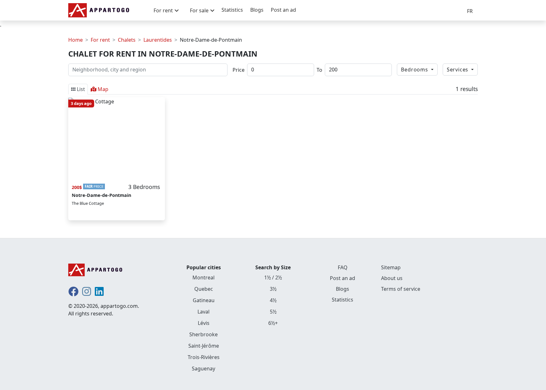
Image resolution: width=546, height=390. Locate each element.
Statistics (232, 9)
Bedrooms (415, 69)
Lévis (203, 323)
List (81, 89)
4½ (273, 300)
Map (103, 89)
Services (458, 69)
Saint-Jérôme (203, 345)
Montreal (203, 277)
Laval (203, 311)
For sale (199, 10)
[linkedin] (99, 293)
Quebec (203, 288)
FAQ (343, 267)
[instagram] (86, 293)
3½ (273, 288)
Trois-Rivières (204, 357)
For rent (163, 10)
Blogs (257, 9)
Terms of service (400, 288)
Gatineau (204, 300)
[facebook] (73, 293)
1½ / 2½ (273, 277)
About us (392, 278)
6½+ (273, 323)
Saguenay (203, 368)
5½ (273, 311)
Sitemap (391, 267)
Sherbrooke (203, 334)
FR (470, 11)
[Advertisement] (221, 147)
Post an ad (283, 9)
